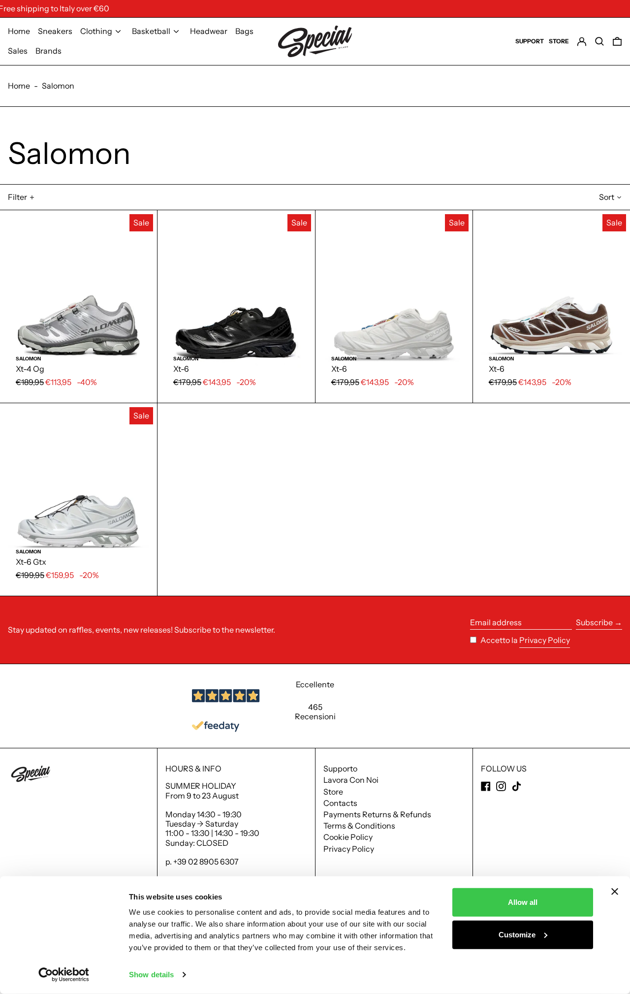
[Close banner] (614, 891)
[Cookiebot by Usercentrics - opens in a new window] (64, 974)
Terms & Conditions (359, 826)
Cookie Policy (348, 837)
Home (19, 86)
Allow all (522, 902)
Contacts (340, 803)
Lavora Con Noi (350, 780)
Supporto (340, 768)
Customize (517, 934)
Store (333, 792)
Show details (151, 974)
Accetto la (499, 640)
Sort (606, 197)
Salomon (58, 86)
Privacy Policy (544, 640)
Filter (17, 197)
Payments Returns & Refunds (377, 814)
